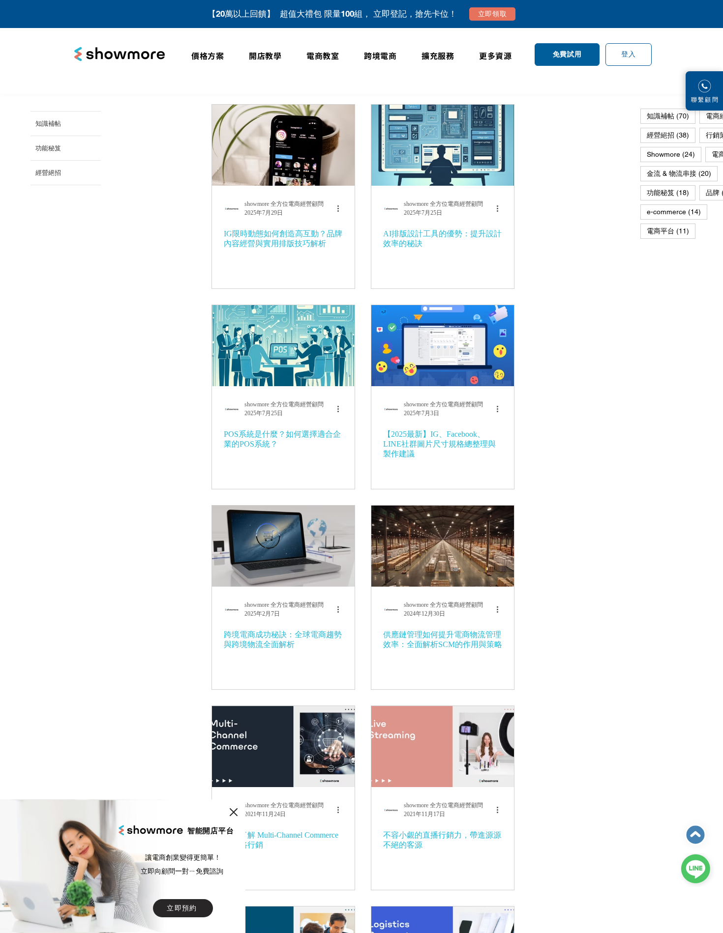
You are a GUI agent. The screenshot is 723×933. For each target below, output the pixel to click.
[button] (234, 812)
